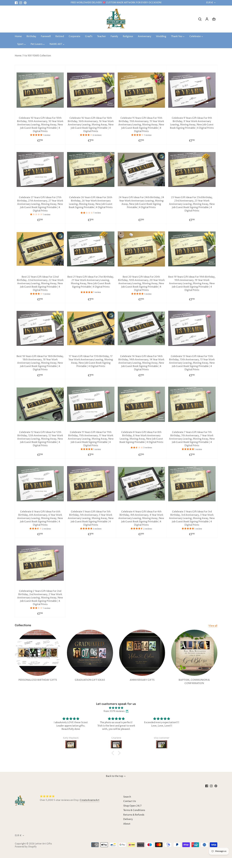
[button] (113, 753)
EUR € (209, 2)
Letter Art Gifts (43, 843)
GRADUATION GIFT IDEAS (90, 680)
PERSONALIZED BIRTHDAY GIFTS (37, 680)
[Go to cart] (214, 19)
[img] (116, 708)
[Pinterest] (25, 2)
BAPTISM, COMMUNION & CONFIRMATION (194, 681)
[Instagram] (20, 2)
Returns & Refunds (133, 814)
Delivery (128, 819)
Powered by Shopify (26, 846)
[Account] (206, 19)
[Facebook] (16, 2)
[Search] (199, 19)
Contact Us (129, 801)
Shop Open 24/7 (132, 805)
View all (212, 625)
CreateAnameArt (89, 800)
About (126, 823)
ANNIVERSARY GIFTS (142, 680)
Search (127, 796)
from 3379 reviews (114, 711)
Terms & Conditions (134, 810)
